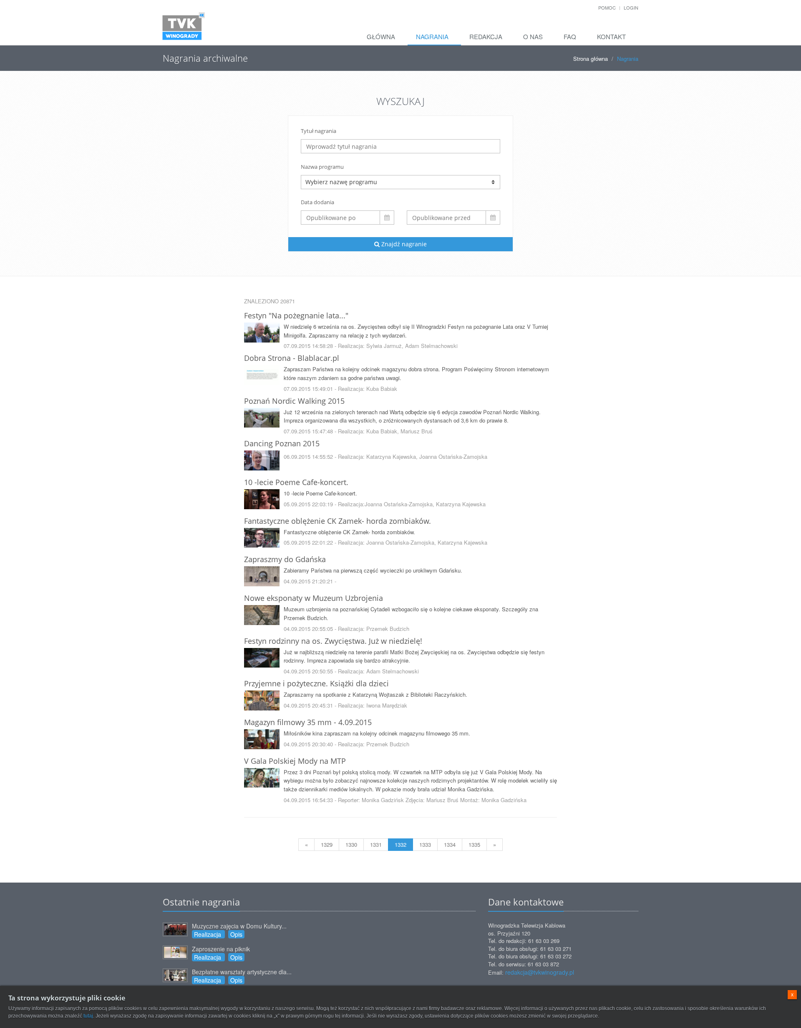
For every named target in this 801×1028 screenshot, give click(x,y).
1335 (474, 844)
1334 (450, 844)
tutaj (88, 1016)
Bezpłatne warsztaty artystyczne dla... (242, 972)
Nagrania (432, 36)
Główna (381, 36)
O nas (533, 36)
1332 (400, 844)
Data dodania (317, 202)
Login (631, 7)
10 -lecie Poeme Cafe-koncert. (296, 482)
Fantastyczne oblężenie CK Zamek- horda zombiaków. (337, 521)
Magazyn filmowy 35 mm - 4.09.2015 (308, 722)
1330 (351, 844)
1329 (326, 844)
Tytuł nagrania (318, 131)
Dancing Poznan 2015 (282, 443)
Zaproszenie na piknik (221, 949)
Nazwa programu (322, 166)
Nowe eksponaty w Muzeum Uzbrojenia (313, 598)
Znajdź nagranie (403, 244)
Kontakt (611, 36)
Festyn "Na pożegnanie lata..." (296, 315)
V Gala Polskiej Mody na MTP (295, 761)
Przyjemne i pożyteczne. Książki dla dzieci (316, 683)
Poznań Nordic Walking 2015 (294, 401)
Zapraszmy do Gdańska (285, 559)
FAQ (570, 36)
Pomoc (607, 7)
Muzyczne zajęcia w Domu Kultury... (239, 926)
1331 (376, 844)
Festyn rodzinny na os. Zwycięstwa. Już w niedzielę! (333, 641)
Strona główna (590, 59)
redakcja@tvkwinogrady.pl (539, 972)
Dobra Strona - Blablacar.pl (291, 358)
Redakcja (485, 36)
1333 (425, 844)
